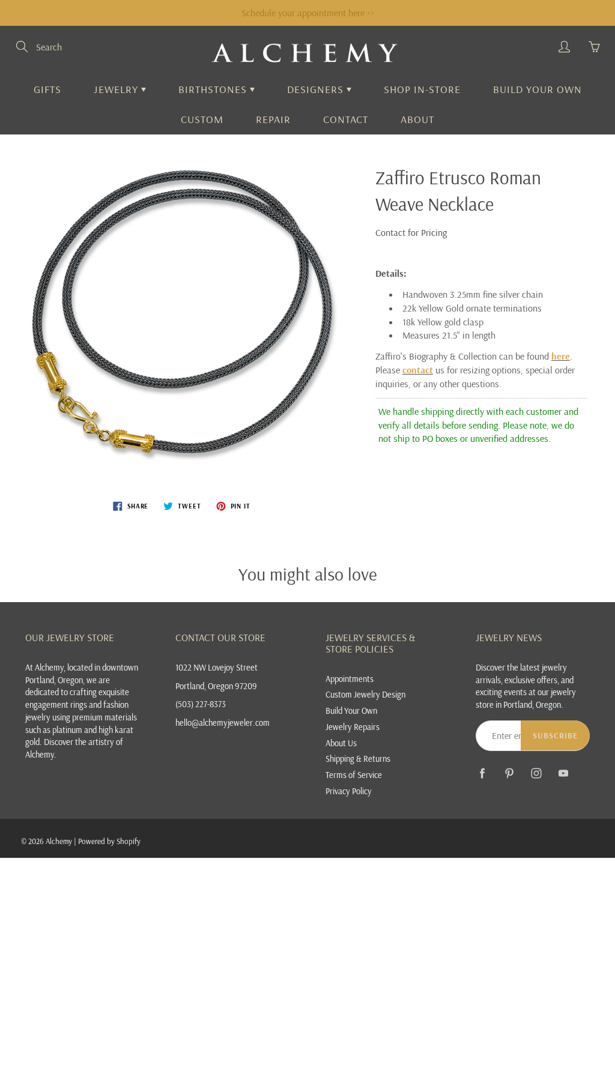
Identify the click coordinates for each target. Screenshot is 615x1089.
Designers (317, 89)
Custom (202, 119)
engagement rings (56, 704)
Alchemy (59, 841)
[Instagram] (536, 773)
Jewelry (117, 89)
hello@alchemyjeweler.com (222, 722)
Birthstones (214, 89)
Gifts (47, 89)
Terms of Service (354, 774)
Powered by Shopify (109, 841)
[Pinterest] (509, 773)
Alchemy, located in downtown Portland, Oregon (81, 674)
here (560, 356)
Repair (273, 119)
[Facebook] (481, 773)
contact (417, 370)
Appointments (350, 678)
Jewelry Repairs (353, 726)
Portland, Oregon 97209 (216, 686)
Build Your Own (537, 89)
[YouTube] (563, 773)
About (417, 119)
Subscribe (555, 735)
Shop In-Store (422, 89)
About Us (341, 743)
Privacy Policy (349, 791)
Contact (345, 119)
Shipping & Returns (358, 758)
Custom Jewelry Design (365, 694)
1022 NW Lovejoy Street (216, 667)
